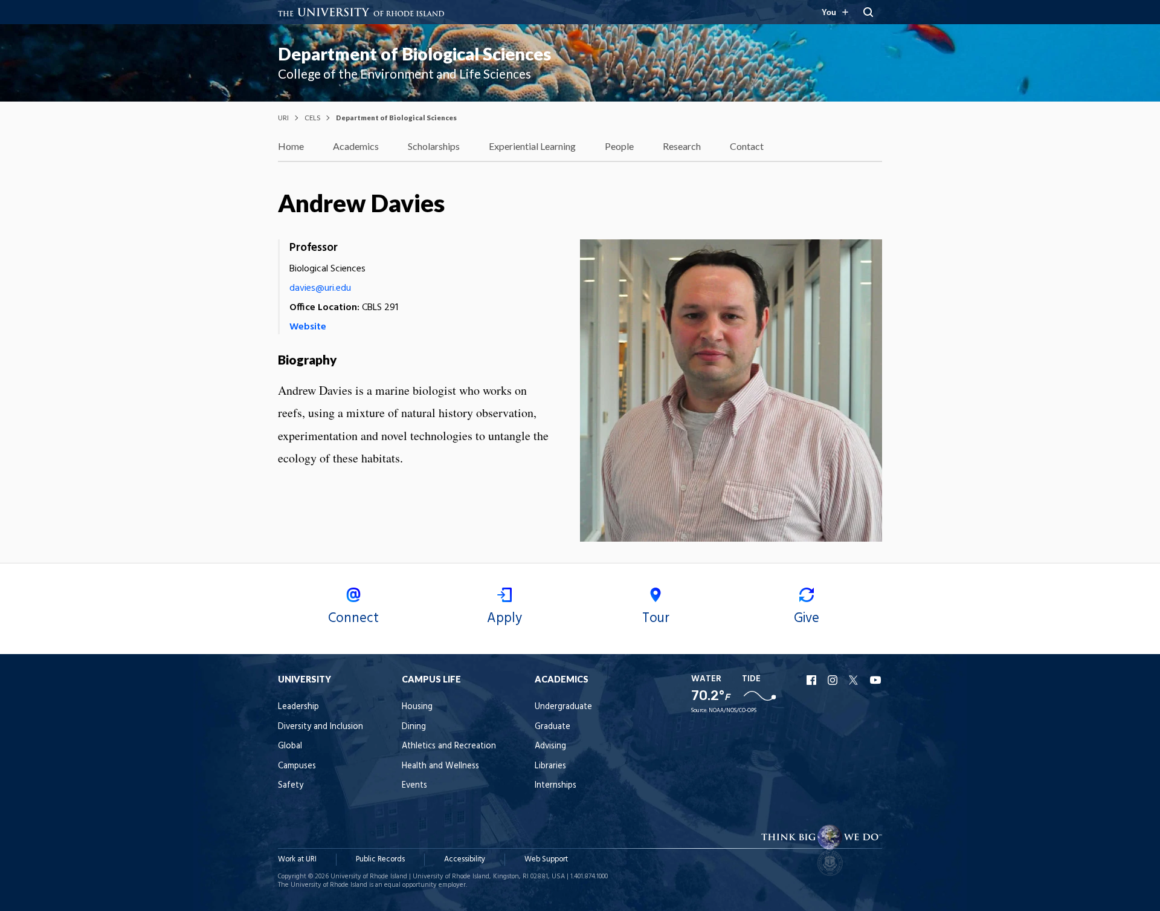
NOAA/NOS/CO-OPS (732, 710)
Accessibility (464, 859)
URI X (855, 680)
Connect (353, 618)
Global (290, 746)
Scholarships (434, 146)
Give (806, 618)
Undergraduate (563, 707)
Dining (414, 727)
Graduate (552, 727)
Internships (555, 786)
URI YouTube (876, 680)
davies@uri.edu (320, 288)
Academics (356, 146)
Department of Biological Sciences (414, 54)
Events (414, 786)
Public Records (380, 859)
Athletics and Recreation (449, 746)
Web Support (546, 859)
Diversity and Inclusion (320, 727)
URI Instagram (834, 680)
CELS (312, 118)
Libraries (550, 766)
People (619, 146)
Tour (655, 618)
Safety (290, 786)
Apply (504, 618)
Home (291, 146)
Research (682, 146)
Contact (747, 146)
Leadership (298, 707)
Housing (417, 707)
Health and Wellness (440, 766)
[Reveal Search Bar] (868, 12)
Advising (550, 746)
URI (283, 118)
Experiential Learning (532, 146)
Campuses (297, 766)
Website (307, 327)
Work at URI (297, 859)
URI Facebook (813, 680)
